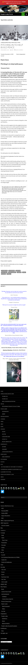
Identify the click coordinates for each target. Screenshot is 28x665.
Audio (2, 426)
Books (2, 589)
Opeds (12, 42)
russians (3, 273)
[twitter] (21, 488)
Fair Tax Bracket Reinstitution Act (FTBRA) (11, 406)
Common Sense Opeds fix (7, 451)
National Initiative (5, 416)
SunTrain (4, 446)
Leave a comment (19, 49)
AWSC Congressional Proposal (8, 401)
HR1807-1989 (4, 584)
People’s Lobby (4, 408)
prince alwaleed (12, 272)
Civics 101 (3, 569)
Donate (3, 431)
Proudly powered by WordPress (6, 663)
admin (12, 49)
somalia (9, 273)
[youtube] (16, 488)
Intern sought (4, 581)
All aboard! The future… (6, 471)
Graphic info (4, 559)
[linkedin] (14, 488)
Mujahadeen (11, 270)
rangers (19, 272)
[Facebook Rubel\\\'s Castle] (9, 488)
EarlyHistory (4, 618)
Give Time (4, 434)
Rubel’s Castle (4, 454)
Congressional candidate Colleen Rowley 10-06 (11, 469)
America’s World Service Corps (7, 393)
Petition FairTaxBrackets (6, 562)
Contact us (4, 439)
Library (3, 413)
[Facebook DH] (11, 488)
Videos (2, 476)
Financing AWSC (4, 510)
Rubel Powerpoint (6, 456)
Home (2, 391)
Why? (2, 518)
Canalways (4, 449)
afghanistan (4, 270)
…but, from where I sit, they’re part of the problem (12, 466)
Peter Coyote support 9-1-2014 (7, 474)
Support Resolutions (5, 515)
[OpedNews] (2, 488)
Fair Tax (2, 403)
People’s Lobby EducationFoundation (9, 626)
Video (2, 424)
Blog (2, 464)
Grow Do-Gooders (5, 525)
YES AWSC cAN (5, 396)
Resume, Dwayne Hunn (6, 441)
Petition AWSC (4, 513)
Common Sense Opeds (6, 42)
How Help (3, 429)
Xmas (2, 630)
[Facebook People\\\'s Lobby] (7, 488)
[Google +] (19, 488)
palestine (18, 270)
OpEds (2, 421)
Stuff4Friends (4, 459)
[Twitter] (2, 491)
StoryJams (3, 479)
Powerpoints (4, 542)
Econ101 (2, 461)
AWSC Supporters (4, 523)
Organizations (5, 411)
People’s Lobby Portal (7, 14)
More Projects (4, 444)
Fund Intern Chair (6, 436)
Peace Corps (17, 42)
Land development (5, 594)
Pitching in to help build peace (12, 46)
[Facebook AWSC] (4, 488)
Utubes (3, 547)
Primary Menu (26, 14)
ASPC (2, 508)
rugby (24, 272)
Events (2, 574)
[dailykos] (24, 488)
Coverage (3, 419)
